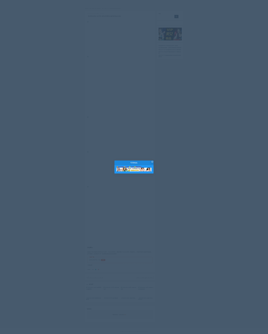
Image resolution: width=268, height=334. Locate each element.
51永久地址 (121, 166)
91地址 (132, 166)
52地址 (127, 166)
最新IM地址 (138, 166)
